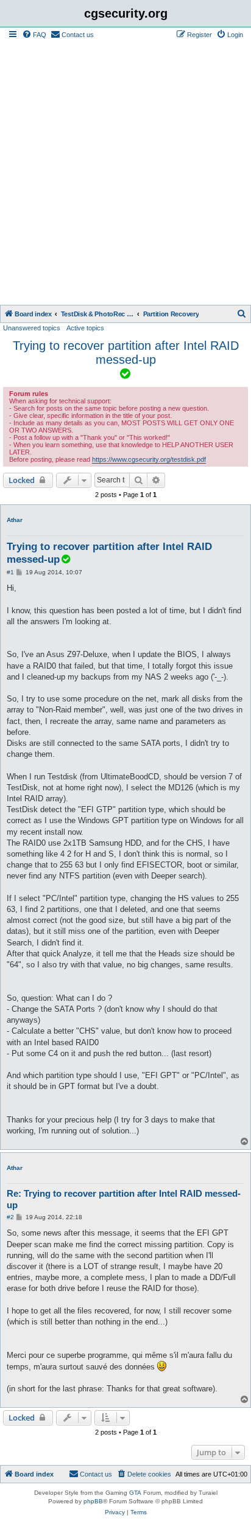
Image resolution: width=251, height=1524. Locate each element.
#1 (10, 572)
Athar (15, 520)
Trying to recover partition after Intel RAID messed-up (126, 352)
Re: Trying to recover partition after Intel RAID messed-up (124, 1199)
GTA (135, 1492)
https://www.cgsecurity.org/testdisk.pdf (149, 459)
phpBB (93, 1501)
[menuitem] (34, 34)
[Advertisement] (125, 173)
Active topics (85, 328)
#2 (10, 1217)
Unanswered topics (31, 328)
